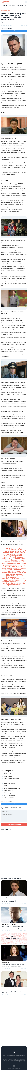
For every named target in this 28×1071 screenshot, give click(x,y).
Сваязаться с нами (14, 1048)
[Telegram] (14, 1052)
